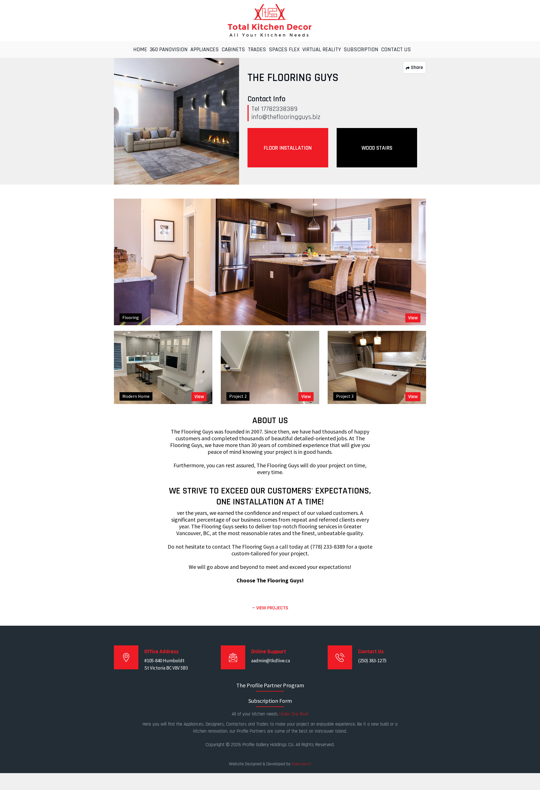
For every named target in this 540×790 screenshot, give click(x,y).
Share (416, 67)
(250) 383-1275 (372, 660)
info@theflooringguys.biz (285, 117)
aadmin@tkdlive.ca (270, 660)
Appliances (204, 49)
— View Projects (270, 608)
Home (140, 49)
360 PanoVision (169, 49)
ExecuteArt (301, 764)
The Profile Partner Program (270, 685)
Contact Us (396, 49)
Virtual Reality (321, 49)
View (413, 318)
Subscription (361, 49)
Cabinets (233, 49)
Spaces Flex (284, 49)
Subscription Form (270, 700)
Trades (257, 49)
